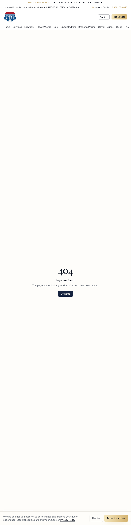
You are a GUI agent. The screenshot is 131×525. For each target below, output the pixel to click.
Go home (65, 293)
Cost (56, 27)
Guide (119, 27)
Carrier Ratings (106, 27)
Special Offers (68, 27)
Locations (29, 27)
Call (106, 17)
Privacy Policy (67, 519)
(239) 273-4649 (119, 7)
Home (7, 27)
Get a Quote (119, 17)
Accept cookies (116, 518)
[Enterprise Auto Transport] (10, 17)
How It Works (44, 27)
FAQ (127, 27)
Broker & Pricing (87, 27)
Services (17, 27)
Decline (96, 518)
